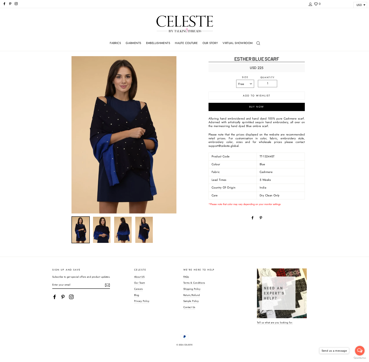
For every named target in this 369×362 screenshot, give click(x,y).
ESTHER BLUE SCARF (256, 59)
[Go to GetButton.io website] (360, 358)
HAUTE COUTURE (186, 43)
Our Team (139, 283)
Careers (138, 289)
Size (245, 77)
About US (139, 277)
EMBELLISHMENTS (158, 43)
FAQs (186, 277)
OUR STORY (210, 43)
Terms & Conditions (194, 283)
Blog (136, 295)
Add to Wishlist (256, 95)
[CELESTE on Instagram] (71, 297)
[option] (123, 134)
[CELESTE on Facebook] (54, 297)
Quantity (267, 77)
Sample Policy (191, 301)
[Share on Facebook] (252, 217)
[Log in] (310, 4)
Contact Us (189, 307)
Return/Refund (191, 295)
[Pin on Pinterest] (261, 217)
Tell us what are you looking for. (275, 322)
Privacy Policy (141, 301)
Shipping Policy (192, 289)
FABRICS (115, 43)
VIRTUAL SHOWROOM (238, 43)
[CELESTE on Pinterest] (63, 297)
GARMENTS (133, 43)
